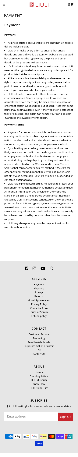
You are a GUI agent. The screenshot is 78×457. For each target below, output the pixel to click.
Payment (39, 284)
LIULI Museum (39, 380)
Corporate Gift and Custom (38, 346)
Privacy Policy (39, 304)
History (39, 372)
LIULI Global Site (39, 388)
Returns (39, 296)
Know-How (39, 384)
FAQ (39, 350)
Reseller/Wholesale (39, 342)
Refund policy (39, 316)
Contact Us (39, 354)
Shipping (39, 288)
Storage (39, 292)
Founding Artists (39, 376)
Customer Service (39, 334)
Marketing (39, 338)
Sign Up (65, 416)
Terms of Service (39, 312)
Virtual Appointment (39, 300)
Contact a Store (39, 308)
